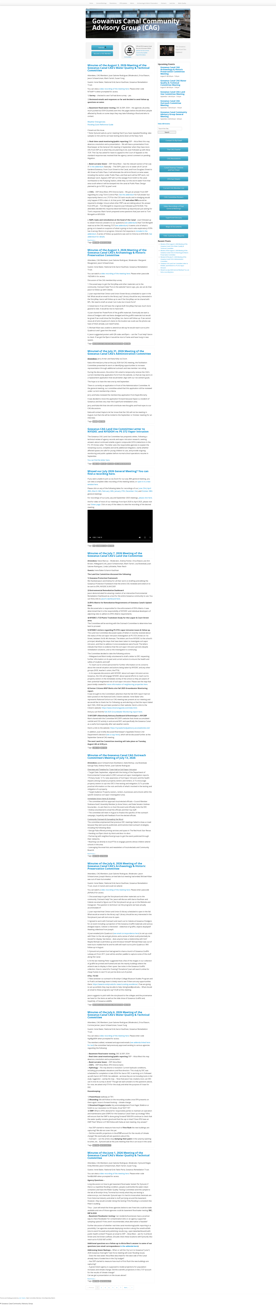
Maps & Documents (174, 226)
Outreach (163, 3)
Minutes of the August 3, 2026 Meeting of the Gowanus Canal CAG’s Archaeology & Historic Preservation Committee (117, 252)
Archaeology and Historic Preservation (108, 344)
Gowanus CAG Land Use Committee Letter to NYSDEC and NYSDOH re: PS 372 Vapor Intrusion (118, 430)
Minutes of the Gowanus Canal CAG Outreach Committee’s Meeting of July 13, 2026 (117, 756)
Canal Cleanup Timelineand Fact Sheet (173, 168)
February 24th (108, 491)
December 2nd (131, 491)
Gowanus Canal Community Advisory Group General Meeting (173, 114)
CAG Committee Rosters (173, 197)
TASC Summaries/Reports (173, 236)
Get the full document (142, 50)
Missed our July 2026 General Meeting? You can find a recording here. (118, 472)
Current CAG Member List (173, 188)
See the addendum (126, 194)
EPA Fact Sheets (173, 179)
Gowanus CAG (101, 546)
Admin (132, 3)
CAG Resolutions (173, 158)
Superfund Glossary (174, 217)
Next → (126, 1287)
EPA (94, 546)
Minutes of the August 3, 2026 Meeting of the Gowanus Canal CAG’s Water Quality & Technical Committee (119, 67)
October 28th (147, 491)
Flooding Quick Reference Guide (100, 124)
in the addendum (97, 166)
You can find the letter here (99, 460)
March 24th (96, 491)
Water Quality (182, 3)
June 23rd (142, 488)
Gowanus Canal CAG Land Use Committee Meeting (172, 93)
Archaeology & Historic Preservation (147, 3)
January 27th (119, 491)
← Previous (90, 1287)
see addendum (131, 223)
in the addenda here (129, 1246)
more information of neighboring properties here (127, 684)
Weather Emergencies (96, 122)
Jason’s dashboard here (110, 599)
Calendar (101, 47)
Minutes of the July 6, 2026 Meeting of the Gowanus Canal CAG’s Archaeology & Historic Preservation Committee (117, 866)
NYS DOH (110, 464)
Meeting (96, 242)
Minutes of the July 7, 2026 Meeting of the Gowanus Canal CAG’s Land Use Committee (115, 554)
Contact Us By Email (174, 140)
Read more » (91, 240)
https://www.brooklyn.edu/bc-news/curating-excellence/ (115, 984)
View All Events (164, 124)
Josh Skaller (22, 1298)
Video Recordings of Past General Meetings (174, 207)
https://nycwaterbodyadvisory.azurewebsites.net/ (130, 728)
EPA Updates (123, 3)
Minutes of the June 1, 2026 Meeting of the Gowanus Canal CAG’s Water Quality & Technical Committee (119, 1155)
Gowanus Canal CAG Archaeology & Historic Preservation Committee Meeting (172, 70)
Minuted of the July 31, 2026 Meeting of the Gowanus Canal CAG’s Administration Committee (119, 352)
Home (91, 3)
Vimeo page (95, 504)
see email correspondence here (126, 933)
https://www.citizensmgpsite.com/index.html (119, 708)
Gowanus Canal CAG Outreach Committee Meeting (170, 103)
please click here (145, 498)
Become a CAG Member (102, 53)
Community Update (141, 53)
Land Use (172, 3)
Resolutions (113, 3)
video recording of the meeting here (114, 89)
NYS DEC (103, 464)
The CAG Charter (174, 149)
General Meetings (101, 3)
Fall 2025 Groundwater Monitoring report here (123, 712)
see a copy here (113, 734)
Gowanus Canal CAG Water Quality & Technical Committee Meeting (173, 82)
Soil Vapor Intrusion (122, 464)
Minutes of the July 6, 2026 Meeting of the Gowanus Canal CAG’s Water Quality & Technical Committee (119, 1014)
